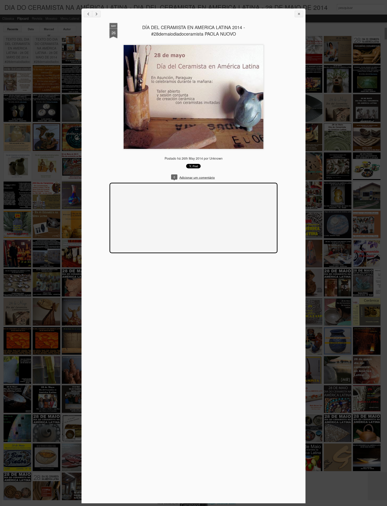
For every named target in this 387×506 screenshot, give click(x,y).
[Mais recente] (88, 14)
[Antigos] (96, 14)
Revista (37, 18)
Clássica (8, 18)
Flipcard (23, 18)
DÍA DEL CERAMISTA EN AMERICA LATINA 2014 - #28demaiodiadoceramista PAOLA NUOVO (193, 30)
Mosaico (51, 18)
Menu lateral (69, 18)
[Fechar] (299, 14)
